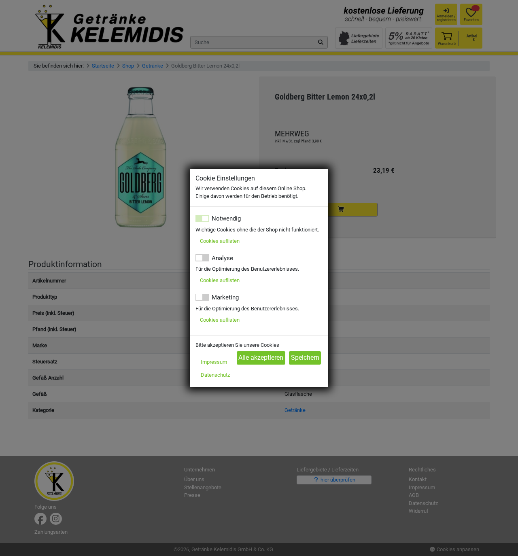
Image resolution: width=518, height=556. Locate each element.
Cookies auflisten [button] (220, 241)
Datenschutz (215, 375)
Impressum (214, 362)
